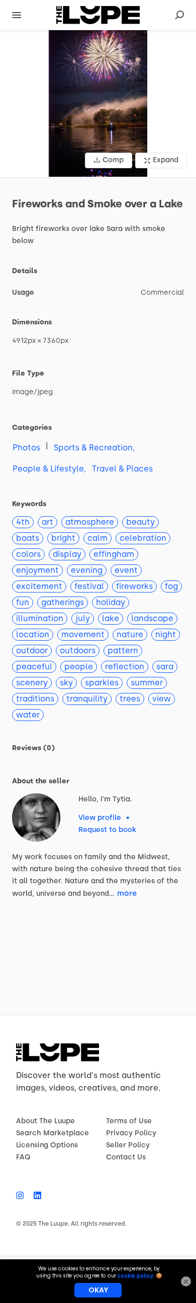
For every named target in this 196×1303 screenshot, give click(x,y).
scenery (32, 682)
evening (87, 570)
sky (66, 682)
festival (89, 586)
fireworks (134, 586)
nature (130, 634)
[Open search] (179, 15)
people (78, 666)
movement (83, 634)
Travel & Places (122, 468)
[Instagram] (22, 1195)
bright (63, 538)
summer (147, 682)
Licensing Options (47, 1145)
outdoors (77, 650)
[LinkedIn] (35, 1195)
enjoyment (37, 570)
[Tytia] (36, 817)
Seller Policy (128, 1145)
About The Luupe (45, 1121)
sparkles (102, 682)
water (28, 715)
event (126, 570)
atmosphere (89, 522)
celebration (143, 538)
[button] (98, 103)
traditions (35, 698)
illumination (39, 618)
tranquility (87, 698)
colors (28, 554)
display (67, 554)
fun (22, 602)
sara (164, 666)
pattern (123, 650)
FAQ (23, 1157)
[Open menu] (16, 15)
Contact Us (126, 1157)
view (161, 698)
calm (97, 538)
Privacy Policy (131, 1133)
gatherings (62, 602)
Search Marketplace (52, 1133)
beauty (140, 522)
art (47, 522)
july (82, 618)
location (32, 634)
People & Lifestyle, (49, 468)
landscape (152, 618)
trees (130, 698)
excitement (39, 586)
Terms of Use (129, 1121)
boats (27, 538)
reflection (124, 666)
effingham (113, 554)
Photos (26, 447)
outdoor (32, 650)
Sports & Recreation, (94, 447)
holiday (110, 602)
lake (110, 618)
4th (23, 522)
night (165, 634)
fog (171, 586)
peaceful (34, 666)
